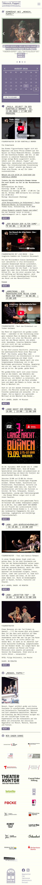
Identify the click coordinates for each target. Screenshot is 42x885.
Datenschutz (27, 880)
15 (31, 82)
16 (36, 82)
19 (16, 86)
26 (16, 89)
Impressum (26, 878)
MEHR (5, 218)
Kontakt (25, 882)
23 (36, 86)
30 (36, 89)
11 (11, 82)
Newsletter (26, 874)
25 (11, 89)
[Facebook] (23, 870)
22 (31, 86)
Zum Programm (10, 97)
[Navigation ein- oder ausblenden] (38, 4)
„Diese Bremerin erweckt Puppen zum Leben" (20, 210)
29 (31, 89)
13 (21, 82)
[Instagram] (28, 870)
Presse (4, 282)
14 (26, 82)
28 (26, 89)
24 (6, 89)
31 (6, 92)
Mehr (5, 286)
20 (21, 86)
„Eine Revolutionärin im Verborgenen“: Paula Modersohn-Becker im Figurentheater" (20, 204)
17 (6, 86)
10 (6, 82)
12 (16, 82)
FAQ (23, 876)
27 (21, 89)
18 (11, 86)
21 (26, 86)
